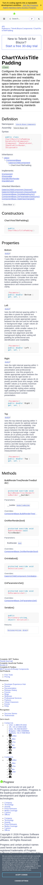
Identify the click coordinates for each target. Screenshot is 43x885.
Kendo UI (3, 665)
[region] (21, 869)
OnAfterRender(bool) (14, 520)
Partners (7, 700)
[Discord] (10, 753)
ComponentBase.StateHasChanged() (18, 199)
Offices (7, 815)
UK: (17, 727)
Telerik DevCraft (6, 661)
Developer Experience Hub (15, 684)
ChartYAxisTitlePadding (20, 60)
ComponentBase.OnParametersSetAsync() (21, 196)
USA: (18, 725)
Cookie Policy (29, 866)
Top (6, 414)
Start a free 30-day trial (21, 46)
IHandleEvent (8, 181)
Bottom (7, 250)
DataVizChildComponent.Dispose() (17, 190)
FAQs (6, 706)
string (18, 630)
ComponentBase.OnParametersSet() (20, 601)
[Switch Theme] (39, 19)
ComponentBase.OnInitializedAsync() (18, 194)
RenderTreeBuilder (23, 505)
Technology (8, 805)
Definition (10, 119)
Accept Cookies (22, 875)
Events (7, 704)
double (7, 253)
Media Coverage (10, 811)
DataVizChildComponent (19, 163)
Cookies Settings (21, 881)
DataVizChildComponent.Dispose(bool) (19, 192)
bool (20, 543)
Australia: (19, 733)
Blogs (6, 694)
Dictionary (12, 630)
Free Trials (8, 675)
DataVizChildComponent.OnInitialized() (21, 576)
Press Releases (10, 809)
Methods (9, 473)
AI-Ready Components (20, 669)
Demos (7, 686)
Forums (7, 692)
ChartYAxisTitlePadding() (16, 220)
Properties (10, 243)
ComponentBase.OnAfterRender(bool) (21, 551)
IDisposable (7, 176)
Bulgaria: (19, 731)
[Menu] (4, 19)
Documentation (10, 688)
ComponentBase (13, 160)
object (6, 158)
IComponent (7, 174)
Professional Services (13, 698)
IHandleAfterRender (10, 179)
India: (18, 729)
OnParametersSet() (14, 583)
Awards (7, 807)
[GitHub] (10, 751)
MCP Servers (5, 669)
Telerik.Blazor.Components (21, 28)
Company (8, 803)
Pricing (7, 677)
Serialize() (9, 607)
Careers (7, 813)
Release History (10, 690)
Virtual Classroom (11, 702)
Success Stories (10, 713)
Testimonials (9, 715)
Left (6, 305)
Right (6, 358)
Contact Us (8, 723)
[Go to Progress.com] (7, 783)
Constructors (13, 213)
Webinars (8, 696)
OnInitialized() (11, 558)
